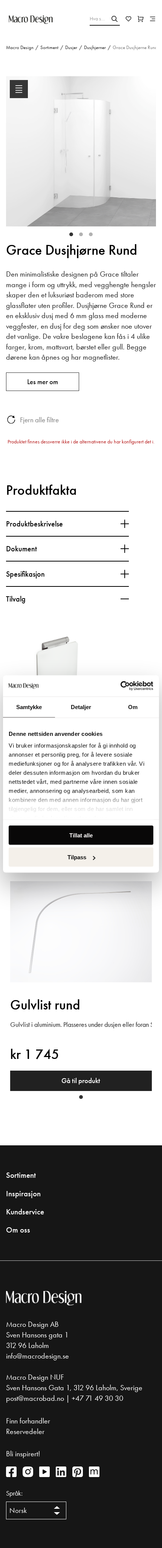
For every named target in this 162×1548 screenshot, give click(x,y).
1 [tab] (71, 234)
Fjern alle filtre (39, 420)
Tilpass (76, 857)
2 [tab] (81, 234)
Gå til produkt (80, 1080)
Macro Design (20, 47)
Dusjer (71, 47)
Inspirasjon (23, 1194)
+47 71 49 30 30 (97, 1398)
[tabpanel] (81, 157)
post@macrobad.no (35, 1398)
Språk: (14, 1493)
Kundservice (25, 1212)
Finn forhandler (28, 1421)
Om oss (18, 1230)
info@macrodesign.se (37, 1356)
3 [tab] (91, 234)
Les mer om (42, 381)
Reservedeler (25, 1431)
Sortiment (49, 47)
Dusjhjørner (95, 47)
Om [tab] (133, 706)
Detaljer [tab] (81, 706)
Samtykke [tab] (29, 706)
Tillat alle (81, 835)
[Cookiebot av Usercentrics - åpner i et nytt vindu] (120, 686)
